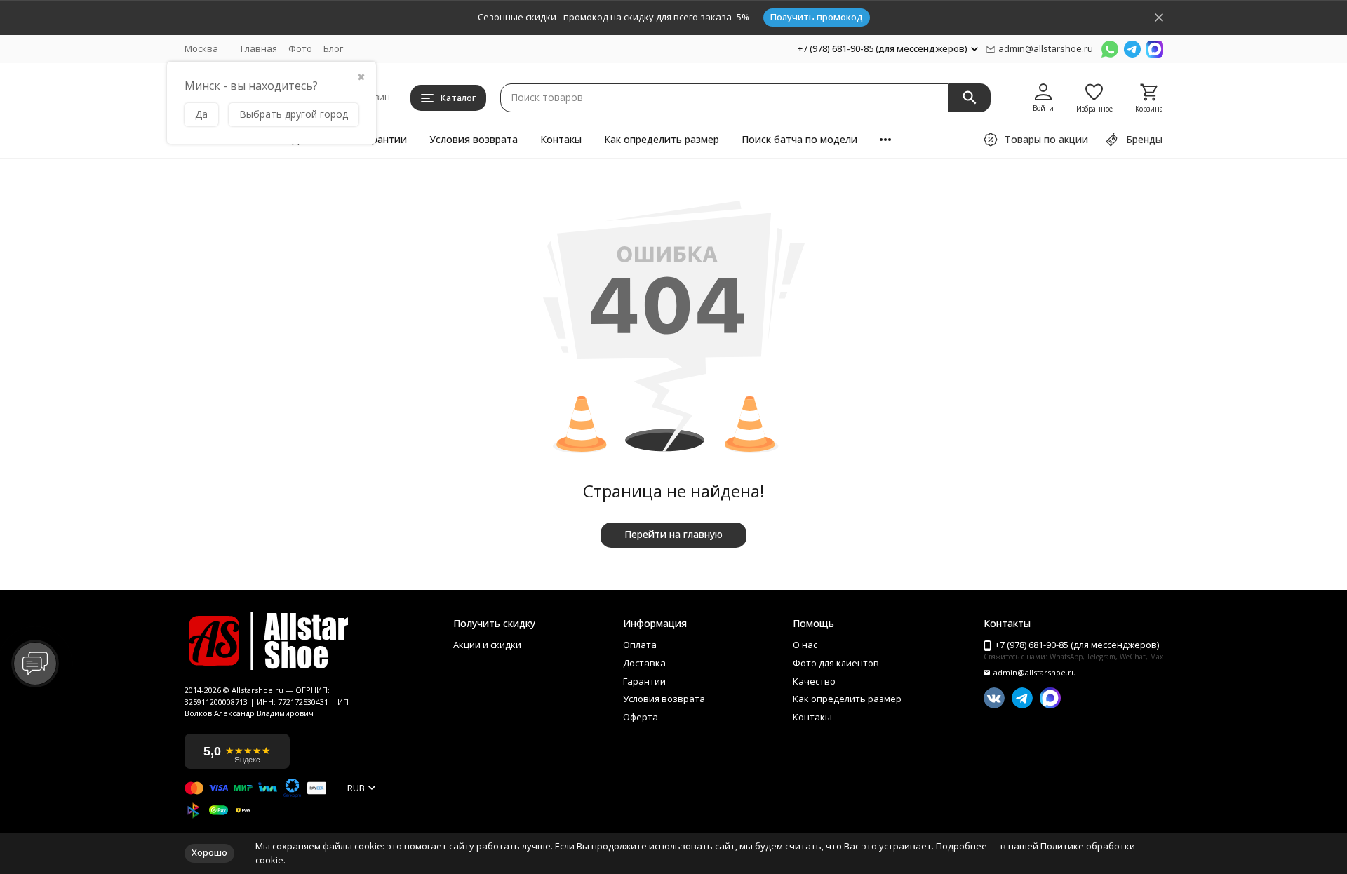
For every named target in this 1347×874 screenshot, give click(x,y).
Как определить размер (661, 139)
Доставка (644, 663)
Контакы (561, 139)
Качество (814, 681)
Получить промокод (816, 17)
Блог (333, 48)
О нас (805, 645)
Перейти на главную (673, 534)
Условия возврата (473, 139)
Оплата (640, 645)
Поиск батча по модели (799, 139)
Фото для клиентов (836, 663)
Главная (259, 48)
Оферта (640, 717)
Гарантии (384, 139)
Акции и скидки (487, 645)
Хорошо (209, 852)
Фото (300, 48)
